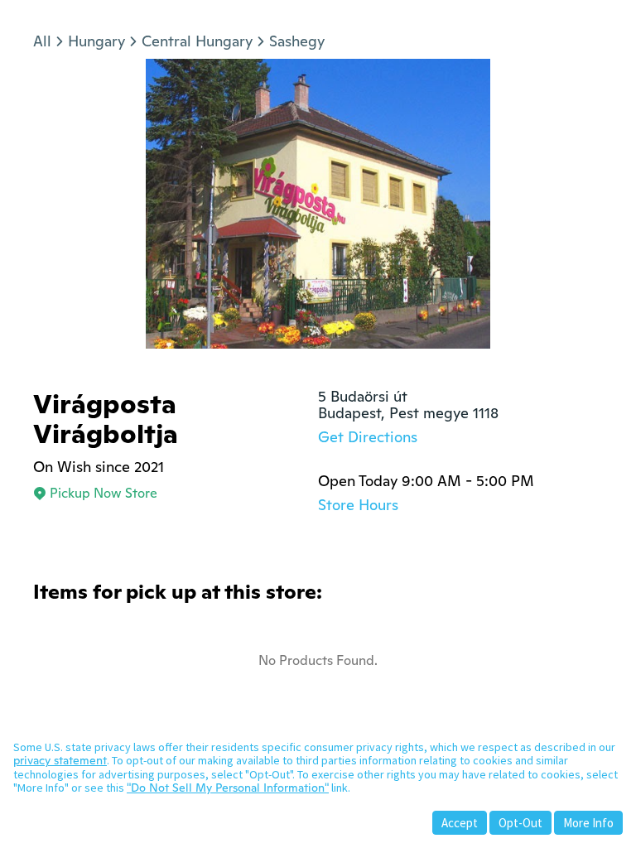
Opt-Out (520, 823)
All (42, 41)
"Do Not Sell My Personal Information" (228, 787)
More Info (588, 823)
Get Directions (367, 436)
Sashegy (297, 41)
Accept (459, 823)
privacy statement (60, 760)
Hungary (96, 41)
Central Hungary (197, 41)
